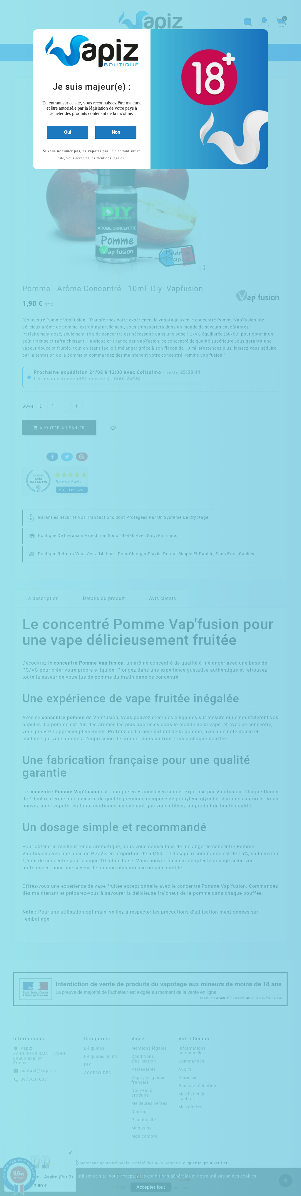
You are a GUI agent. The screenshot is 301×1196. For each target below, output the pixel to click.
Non (116, 132)
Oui (67, 132)
